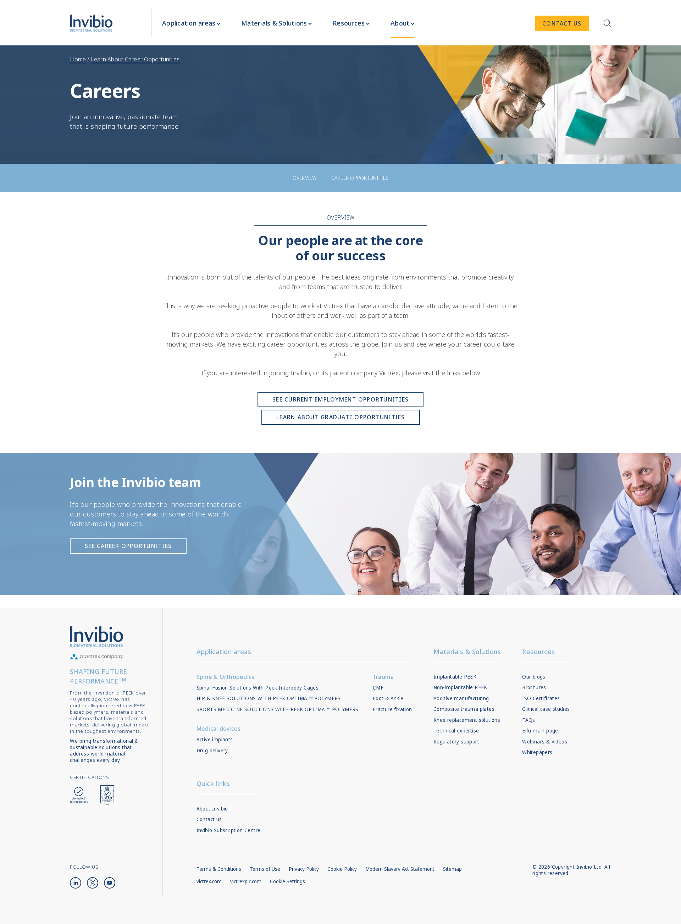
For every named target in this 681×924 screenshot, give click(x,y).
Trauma (383, 677)
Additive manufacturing (461, 698)
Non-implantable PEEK (460, 687)
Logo (96, 636)
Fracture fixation (392, 709)
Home (78, 59)
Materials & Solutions (467, 651)
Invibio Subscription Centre (228, 830)
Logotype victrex (91, 23)
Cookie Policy (342, 869)
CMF (378, 688)
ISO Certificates (541, 698)
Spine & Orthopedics (225, 677)
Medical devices (218, 728)
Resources (538, 651)
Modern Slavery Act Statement (399, 869)
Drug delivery (212, 750)
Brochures (534, 687)
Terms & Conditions (218, 869)
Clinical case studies (546, 709)
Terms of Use (265, 869)
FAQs (528, 720)
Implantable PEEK (454, 677)
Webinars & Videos (544, 741)
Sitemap (452, 869)
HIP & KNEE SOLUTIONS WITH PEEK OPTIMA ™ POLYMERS (268, 698)
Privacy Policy (304, 869)
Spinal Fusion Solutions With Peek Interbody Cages (257, 688)
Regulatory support (456, 741)
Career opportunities (360, 178)
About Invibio (212, 809)
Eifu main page (540, 730)
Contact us (209, 819)
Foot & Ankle (388, 698)
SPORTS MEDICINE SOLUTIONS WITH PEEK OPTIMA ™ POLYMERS (277, 709)
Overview (305, 178)
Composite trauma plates (463, 709)
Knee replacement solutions (466, 720)
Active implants (214, 739)
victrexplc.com (245, 881)
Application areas (223, 651)
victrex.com (209, 881)
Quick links (213, 783)
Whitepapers (537, 752)
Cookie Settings (287, 881)
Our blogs (534, 677)
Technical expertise (456, 730)
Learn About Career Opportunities (135, 59)
